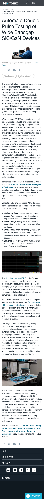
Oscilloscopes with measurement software (21, 303)
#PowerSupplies (26, 76)
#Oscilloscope (9, 76)
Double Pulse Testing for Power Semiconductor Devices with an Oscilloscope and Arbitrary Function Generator (21, 429)
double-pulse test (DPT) (16, 278)
